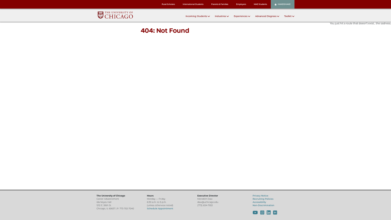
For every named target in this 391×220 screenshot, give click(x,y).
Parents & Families (219, 4)
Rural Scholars (168, 4)
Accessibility (259, 202)
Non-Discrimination (263, 205)
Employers (241, 4)
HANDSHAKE (284, 4)
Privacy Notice (260, 195)
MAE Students (260, 4)
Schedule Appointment (160, 208)
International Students (193, 4)
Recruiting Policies (263, 199)
